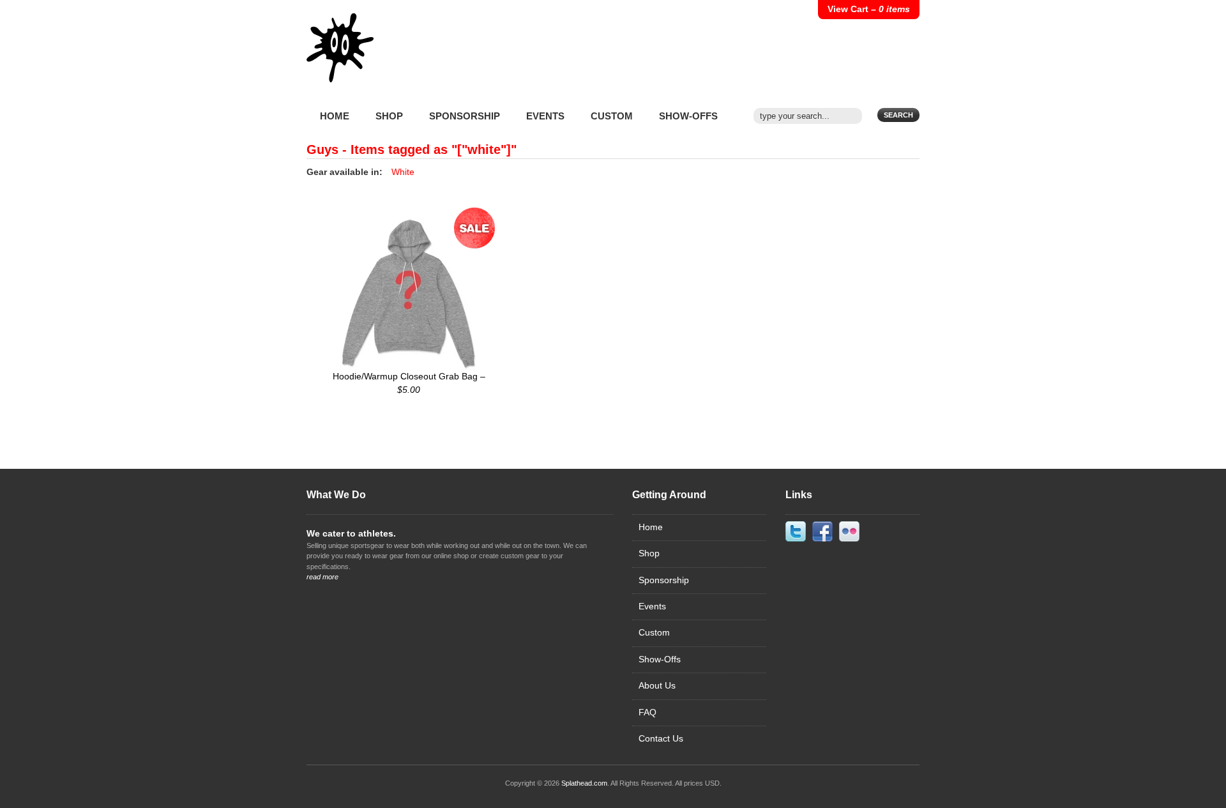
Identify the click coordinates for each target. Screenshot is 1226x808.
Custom (612, 116)
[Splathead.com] (340, 57)
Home (334, 116)
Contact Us (661, 738)
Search (898, 115)
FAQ (647, 712)
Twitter (795, 531)
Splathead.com (584, 783)
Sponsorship (464, 116)
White (402, 172)
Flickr (849, 531)
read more (322, 577)
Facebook (822, 531)
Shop (389, 116)
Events (545, 116)
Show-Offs (688, 116)
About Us (657, 685)
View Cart (869, 9)
